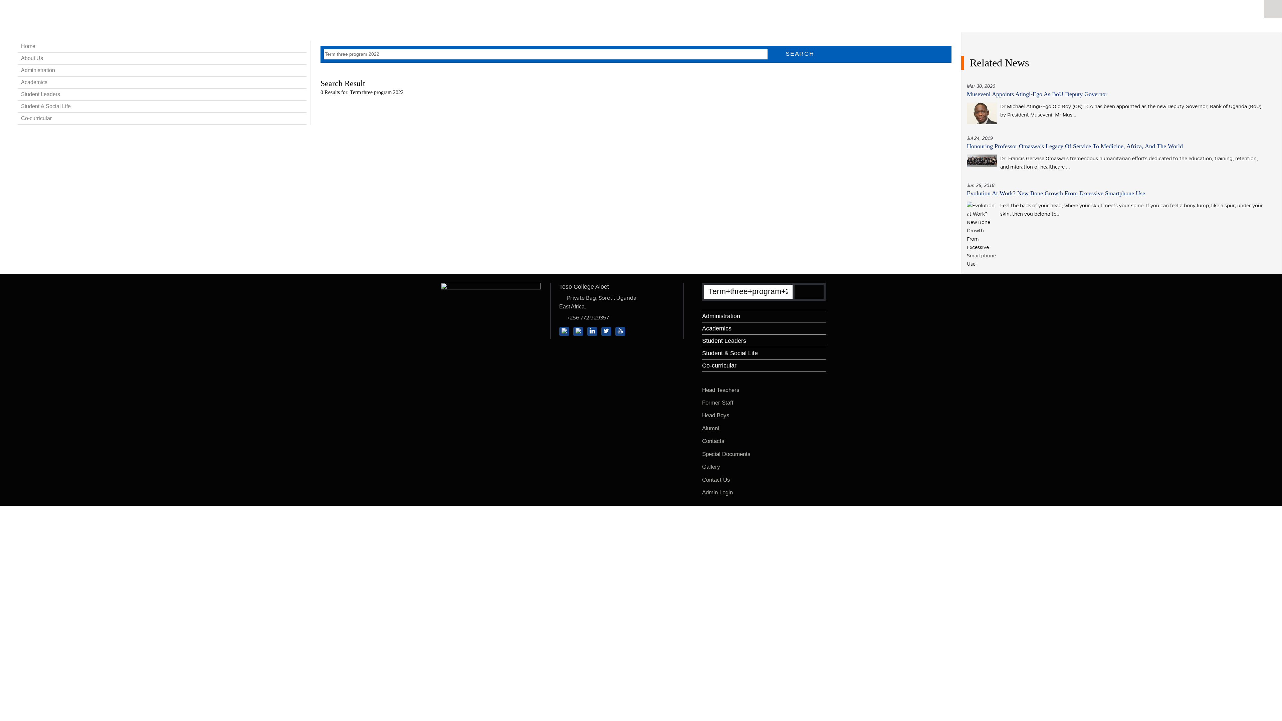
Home (28, 46)
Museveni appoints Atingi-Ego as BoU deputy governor (1037, 94)
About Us (32, 58)
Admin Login (717, 492)
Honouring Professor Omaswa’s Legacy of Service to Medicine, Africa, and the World (1075, 146)
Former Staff (717, 403)
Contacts (713, 441)
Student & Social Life (46, 106)
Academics (34, 82)
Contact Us (716, 480)
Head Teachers (720, 390)
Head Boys (715, 415)
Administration (38, 70)
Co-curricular (36, 118)
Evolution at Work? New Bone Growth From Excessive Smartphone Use (1056, 193)
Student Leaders (40, 94)
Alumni (710, 428)
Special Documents (726, 454)
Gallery (711, 467)
